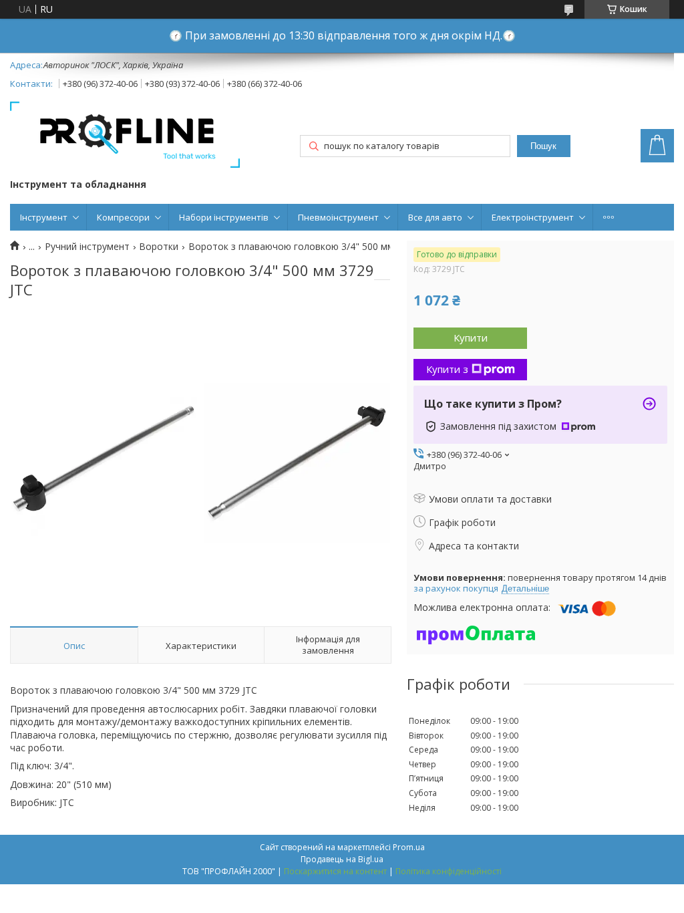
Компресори (123, 217)
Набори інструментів (224, 217)
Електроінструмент (533, 217)
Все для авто (435, 217)
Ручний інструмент (87, 247)
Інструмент (43, 217)
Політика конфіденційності (448, 871)
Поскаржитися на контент (335, 871)
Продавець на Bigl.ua (342, 859)
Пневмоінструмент (338, 217)
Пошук (543, 146)
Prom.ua (409, 847)
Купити (471, 337)
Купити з (447, 369)
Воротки (158, 247)
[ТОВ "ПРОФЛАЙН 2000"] (125, 136)
